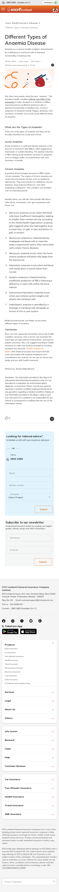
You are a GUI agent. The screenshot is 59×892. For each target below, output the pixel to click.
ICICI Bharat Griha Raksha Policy (17, 683)
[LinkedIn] (40, 621)
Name (12, 473)
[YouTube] (31, 621)
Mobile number (16, 485)
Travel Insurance (11, 664)
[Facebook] (3, 621)
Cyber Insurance (11, 679)
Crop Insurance (11, 676)
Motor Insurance (11, 649)
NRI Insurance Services (14, 668)
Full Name (15, 537)
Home (8, 23)
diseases (34, 23)
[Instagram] (12, 621)
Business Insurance (12, 672)
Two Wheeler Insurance (14, 656)
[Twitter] (21, 621)
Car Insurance (10, 652)
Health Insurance (20, 23)
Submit (44, 509)
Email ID (14, 550)
